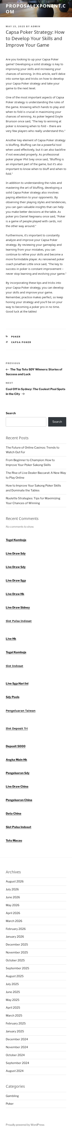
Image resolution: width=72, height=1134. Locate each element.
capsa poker (21, 342)
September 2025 (17, 968)
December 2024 (17, 1039)
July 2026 (12, 889)
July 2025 (12, 984)
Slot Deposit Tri (17, 728)
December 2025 (17, 944)
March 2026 (14, 921)
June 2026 (13, 897)
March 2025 (14, 1015)
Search (11, 413)
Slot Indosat (14, 666)
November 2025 (17, 952)
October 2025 (15, 960)
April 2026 (13, 913)
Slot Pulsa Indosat (19, 621)
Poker (16, 336)
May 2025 (12, 1000)
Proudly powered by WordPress (25, 1124)
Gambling (12, 1096)
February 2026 (16, 929)
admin (35, 26)
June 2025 (13, 992)
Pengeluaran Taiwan (21, 710)
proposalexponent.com (36, 9)
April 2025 (13, 1007)
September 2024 (17, 1063)
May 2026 (12, 905)
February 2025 (16, 1023)
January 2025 (15, 1031)
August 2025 (15, 976)
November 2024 (17, 1047)
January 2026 (15, 936)
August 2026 (15, 881)
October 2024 (15, 1055)
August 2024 (15, 1071)
